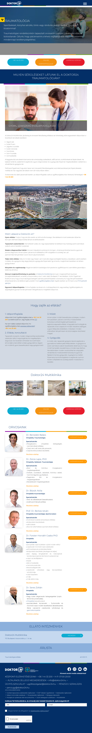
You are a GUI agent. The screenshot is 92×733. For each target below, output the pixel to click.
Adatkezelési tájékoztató (63, 693)
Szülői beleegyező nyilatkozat (45, 697)
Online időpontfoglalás (46, 62)
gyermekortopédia (33, 610)
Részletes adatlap (32, 454)
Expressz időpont (73, 60)
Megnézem (71, 635)
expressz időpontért (27, 326)
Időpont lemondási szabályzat (16, 695)
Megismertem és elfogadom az (28, 711)
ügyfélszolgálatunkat (46, 281)
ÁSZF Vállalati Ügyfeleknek (45, 693)
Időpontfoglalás (76, 437)
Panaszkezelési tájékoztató (36, 695)
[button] (2, 19)
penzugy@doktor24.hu (18, 687)
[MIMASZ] (31, 669)
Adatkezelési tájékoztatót (40, 711)
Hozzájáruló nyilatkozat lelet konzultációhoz (20, 697)
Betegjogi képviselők (53, 695)
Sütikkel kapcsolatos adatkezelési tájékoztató (21, 693)
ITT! (36, 320)
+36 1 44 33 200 (18, 60)
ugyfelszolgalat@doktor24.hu (41, 684)
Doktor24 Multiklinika (44, 274)
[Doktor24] (14, 669)
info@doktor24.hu (57, 680)
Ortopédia (30, 601)
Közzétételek (61, 697)
